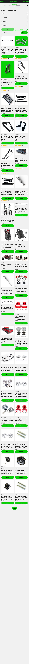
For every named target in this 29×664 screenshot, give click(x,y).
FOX (15, 189)
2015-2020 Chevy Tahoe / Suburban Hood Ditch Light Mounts (21, 78)
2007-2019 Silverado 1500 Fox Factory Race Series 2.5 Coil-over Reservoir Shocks (7, 220)
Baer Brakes (3, 417)
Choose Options (8, 115)
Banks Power (3, 242)
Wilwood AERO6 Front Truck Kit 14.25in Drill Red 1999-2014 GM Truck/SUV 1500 (21, 290)
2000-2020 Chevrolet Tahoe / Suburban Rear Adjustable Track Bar (7, 51)
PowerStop (17, 314)
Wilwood (16, 286)
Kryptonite (3, 468)
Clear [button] (21, 29)
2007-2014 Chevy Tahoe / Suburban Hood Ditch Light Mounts (7, 138)
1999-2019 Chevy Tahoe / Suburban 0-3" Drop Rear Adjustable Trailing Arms (6, 193)
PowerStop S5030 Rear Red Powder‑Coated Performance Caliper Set (21, 420)
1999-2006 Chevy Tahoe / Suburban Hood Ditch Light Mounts (21, 138)
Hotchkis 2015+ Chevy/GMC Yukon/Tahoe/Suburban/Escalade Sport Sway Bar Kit (8, 369)
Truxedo (2, 336)
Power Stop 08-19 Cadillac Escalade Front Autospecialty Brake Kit (7, 395)
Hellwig (2, 305)
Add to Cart (8, 56)
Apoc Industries (4, 47)
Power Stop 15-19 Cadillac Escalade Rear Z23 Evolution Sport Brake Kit (21, 343)
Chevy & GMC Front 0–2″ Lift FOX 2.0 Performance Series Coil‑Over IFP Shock (21, 193)
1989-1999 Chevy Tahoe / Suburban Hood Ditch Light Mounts (7, 165)
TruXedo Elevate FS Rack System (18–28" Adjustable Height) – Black (7, 340)
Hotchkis (2, 365)
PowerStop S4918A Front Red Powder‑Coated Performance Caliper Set (20, 318)
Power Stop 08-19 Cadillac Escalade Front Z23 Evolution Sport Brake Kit (20, 369)
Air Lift (2, 262)
